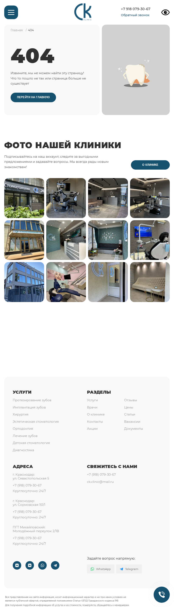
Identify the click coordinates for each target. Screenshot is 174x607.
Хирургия (20, 414)
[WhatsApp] (42, 565)
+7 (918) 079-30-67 (27, 485)
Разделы (99, 392)
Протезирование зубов (32, 400)
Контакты (95, 422)
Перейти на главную (33, 97)
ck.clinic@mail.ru (100, 482)
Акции (92, 429)
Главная (17, 30)
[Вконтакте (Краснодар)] (17, 565)
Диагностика (23, 450)
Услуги (22, 392)
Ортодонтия (23, 429)
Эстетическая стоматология (36, 422)
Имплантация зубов (29, 407)
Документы (133, 429)
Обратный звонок (135, 15)
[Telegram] (55, 565)
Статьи (129, 414)
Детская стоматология (31, 443)
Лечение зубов (25, 436)
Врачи (92, 407)
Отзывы (130, 400)
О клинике (150, 164)
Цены (128, 407)
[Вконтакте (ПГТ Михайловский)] (29, 565)
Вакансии (132, 422)
